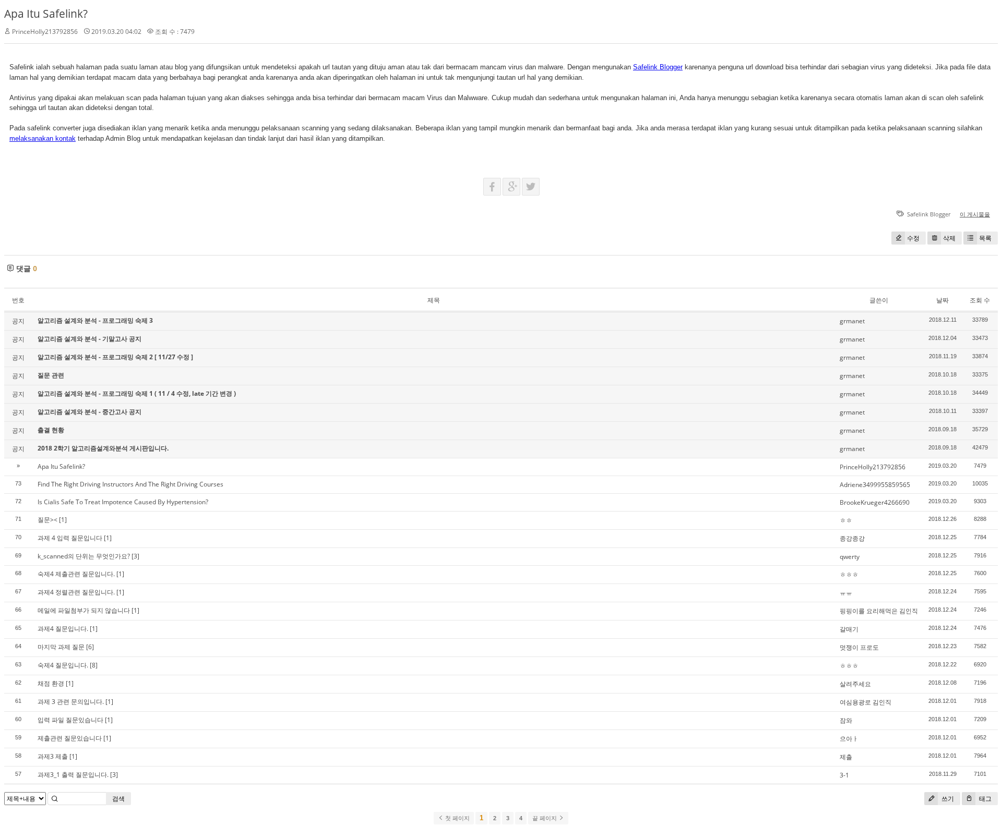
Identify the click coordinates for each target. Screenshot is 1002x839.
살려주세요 (855, 683)
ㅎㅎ (846, 520)
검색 (118, 798)
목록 (985, 238)
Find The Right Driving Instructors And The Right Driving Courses (130, 484)
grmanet (852, 321)
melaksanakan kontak (42, 138)
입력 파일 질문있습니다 (70, 719)
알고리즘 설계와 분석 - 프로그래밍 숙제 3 (95, 320)
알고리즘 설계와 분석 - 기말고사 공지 (89, 338)
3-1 (844, 775)
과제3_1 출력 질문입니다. (73, 774)
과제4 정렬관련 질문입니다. (76, 592)
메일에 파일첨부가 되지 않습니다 (84, 610)
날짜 (942, 300)
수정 (913, 238)
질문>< (47, 519)
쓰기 (947, 798)
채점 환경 (51, 683)
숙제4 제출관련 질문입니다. (76, 573)
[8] (94, 665)
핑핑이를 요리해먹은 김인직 (879, 610)
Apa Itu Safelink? (46, 13)
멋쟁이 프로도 (859, 647)
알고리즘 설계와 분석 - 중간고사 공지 (89, 411)
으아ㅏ (849, 738)
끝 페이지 (545, 818)
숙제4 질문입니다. (63, 665)
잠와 (846, 720)
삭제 (949, 238)
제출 (846, 756)
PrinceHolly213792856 (872, 467)
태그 (984, 798)
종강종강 (852, 538)
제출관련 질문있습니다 (70, 738)
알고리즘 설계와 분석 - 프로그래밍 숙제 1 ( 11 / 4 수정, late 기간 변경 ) (137, 393)
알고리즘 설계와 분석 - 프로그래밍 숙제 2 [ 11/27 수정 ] (115, 356)
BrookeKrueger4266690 (875, 502)
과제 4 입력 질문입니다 (70, 537)
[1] (63, 519)
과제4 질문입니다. (63, 628)
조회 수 (980, 300)
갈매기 (849, 629)
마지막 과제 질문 (61, 646)
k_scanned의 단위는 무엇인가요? (84, 556)
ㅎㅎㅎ (849, 574)
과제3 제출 (53, 756)
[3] (135, 556)
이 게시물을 (975, 214)
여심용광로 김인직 (865, 702)
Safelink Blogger (658, 67)
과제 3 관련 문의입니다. (71, 701)
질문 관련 (51, 375)
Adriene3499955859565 (875, 484)
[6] (90, 646)
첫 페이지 (457, 818)
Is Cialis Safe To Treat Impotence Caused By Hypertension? (123, 501)
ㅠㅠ (846, 592)
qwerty (850, 556)
